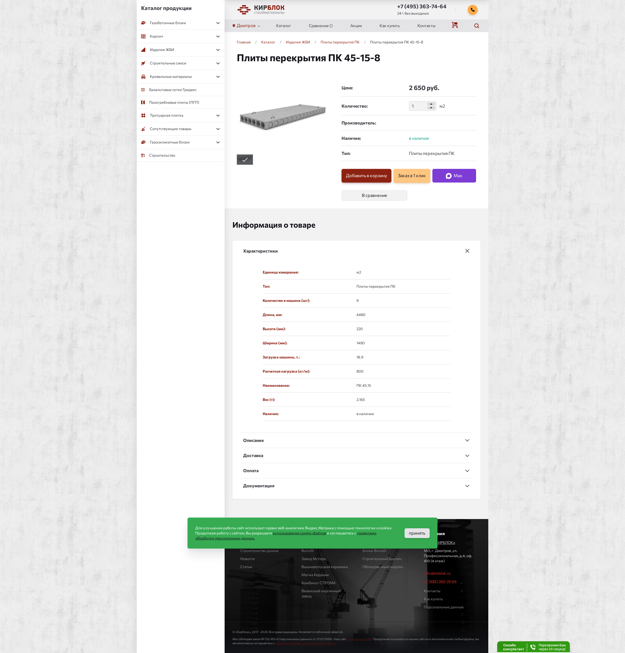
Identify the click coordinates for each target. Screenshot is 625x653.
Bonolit (308, 550)
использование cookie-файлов (299, 533)
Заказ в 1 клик (412, 175)
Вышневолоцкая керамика (325, 566)
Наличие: (351, 138)
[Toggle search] (476, 26)
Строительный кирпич (382, 558)
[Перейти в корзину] (455, 25)
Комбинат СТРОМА (318, 583)
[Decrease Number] (431, 107)
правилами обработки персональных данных (305, 643)
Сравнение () (321, 25)
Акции (356, 25)
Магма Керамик (315, 574)
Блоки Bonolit (374, 550)
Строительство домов (259, 550)
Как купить (390, 25)
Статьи (246, 566)
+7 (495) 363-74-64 (440, 581)
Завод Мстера (314, 558)
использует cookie (359, 639)
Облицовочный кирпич (383, 566)
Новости (247, 558)
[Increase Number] (431, 103)
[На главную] (261, 10)
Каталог (283, 25)
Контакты (426, 25)
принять (417, 533)
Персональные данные (444, 607)
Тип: (346, 153)
